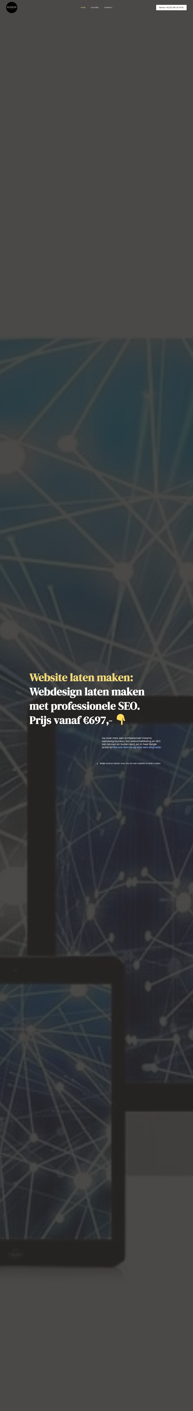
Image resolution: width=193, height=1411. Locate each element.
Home (83, 7)
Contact (108, 7)
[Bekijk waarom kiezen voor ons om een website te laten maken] (128, 763)
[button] (171, 8)
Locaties (95, 7)
